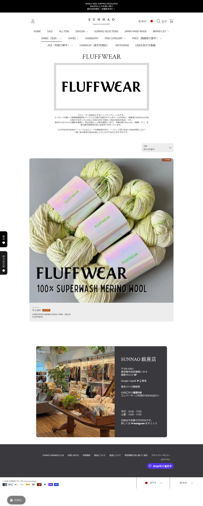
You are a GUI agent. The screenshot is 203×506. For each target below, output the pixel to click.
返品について (115, 455)
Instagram (139, 423)
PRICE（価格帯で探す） (145, 38)
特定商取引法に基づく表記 (136, 455)
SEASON (80, 31)
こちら (143, 380)
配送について (100, 455)
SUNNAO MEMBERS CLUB (53, 455)
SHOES (72, 38)
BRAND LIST (160, 31)
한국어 (142, 21)
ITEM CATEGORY (114, 38)
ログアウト (165, 459)
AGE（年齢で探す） (59, 45)
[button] (162, 21)
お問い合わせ (73, 455)
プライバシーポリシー (160, 455)
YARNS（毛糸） (50, 38)
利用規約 (86, 455)
